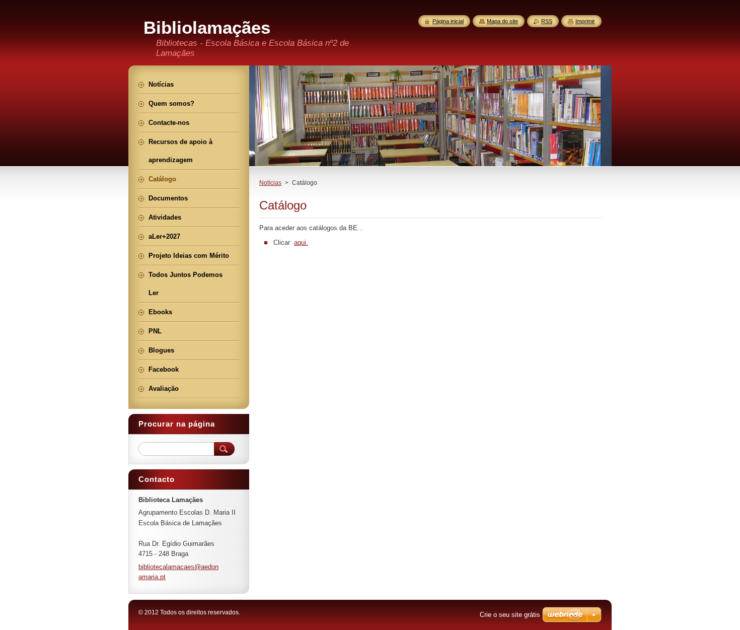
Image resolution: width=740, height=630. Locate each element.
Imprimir (585, 21)
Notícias (270, 183)
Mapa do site (502, 21)
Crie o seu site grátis (510, 614)
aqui (300, 242)
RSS (546, 21)
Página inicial (448, 21)
